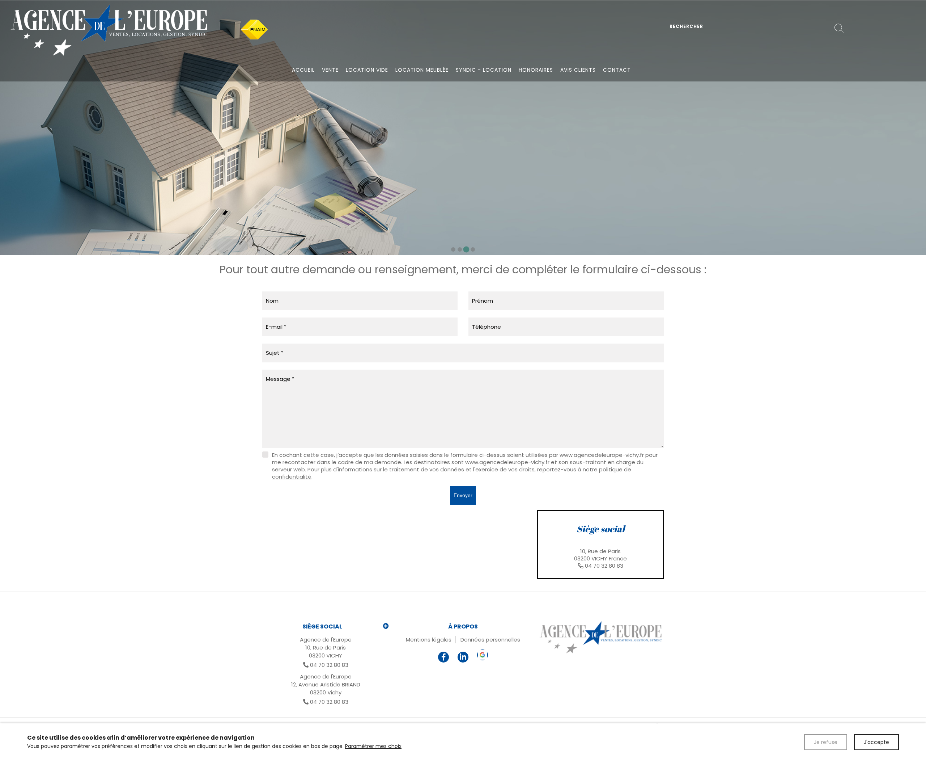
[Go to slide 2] (460, 249)
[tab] (600, 544)
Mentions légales (428, 639)
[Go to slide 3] (466, 249)
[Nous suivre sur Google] (482, 654)
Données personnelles (490, 639)
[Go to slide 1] (453, 249)
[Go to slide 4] (473, 249)
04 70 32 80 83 (604, 565)
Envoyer (463, 495)
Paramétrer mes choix (373, 746)
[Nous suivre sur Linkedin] (463, 657)
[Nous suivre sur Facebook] (443, 657)
